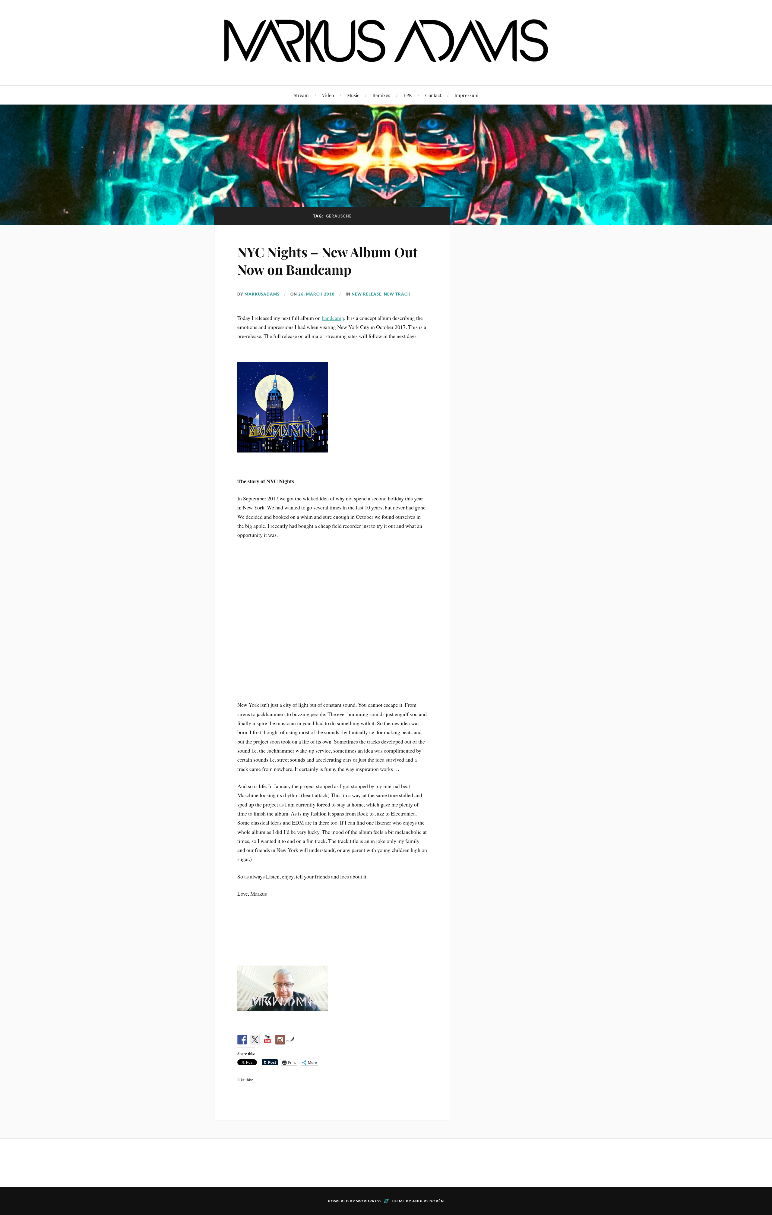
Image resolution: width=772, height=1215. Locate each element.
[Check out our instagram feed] (280, 1039)
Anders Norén (428, 1201)
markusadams (262, 294)
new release (366, 294)
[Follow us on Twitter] (255, 1039)
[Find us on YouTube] (267, 1039)
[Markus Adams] (386, 67)
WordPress (368, 1201)
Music (353, 95)
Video (328, 95)
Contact (433, 95)
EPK (407, 95)
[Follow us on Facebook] (242, 1039)
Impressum (466, 95)
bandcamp (333, 317)
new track (397, 294)
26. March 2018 (316, 294)
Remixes (381, 95)
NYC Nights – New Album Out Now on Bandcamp (327, 260)
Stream (301, 95)
